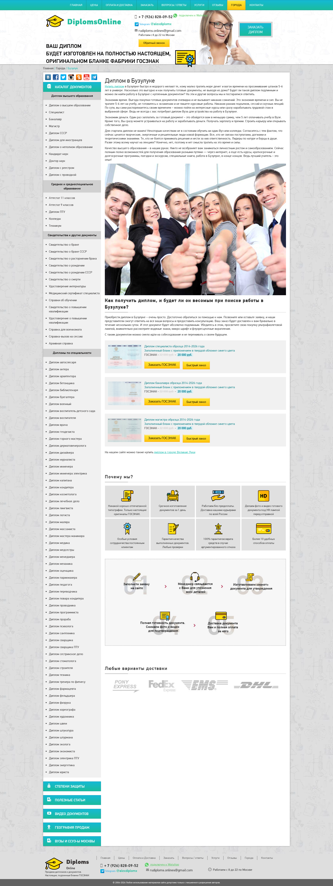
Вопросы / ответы (173, 5)
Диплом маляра (59, 522)
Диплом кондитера (61, 487)
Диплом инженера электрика (68, 473)
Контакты (256, 5)
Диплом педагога (60, 584)
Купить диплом (114, 86)
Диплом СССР (58, 133)
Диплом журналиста (62, 459)
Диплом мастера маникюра (66, 536)
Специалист (56, 112)
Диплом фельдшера (62, 695)
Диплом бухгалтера (61, 397)
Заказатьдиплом (255, 29)
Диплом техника (59, 675)
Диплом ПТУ (57, 212)
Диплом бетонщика (61, 383)
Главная (76, 5)
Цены (94, 5)
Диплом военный (60, 404)
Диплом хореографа (62, 709)
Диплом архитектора (62, 376)
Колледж (55, 219)
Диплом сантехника (62, 633)
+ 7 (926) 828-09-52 (156, 16)
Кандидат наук (58, 154)
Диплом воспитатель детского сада (72, 411)
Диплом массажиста (62, 529)
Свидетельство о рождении (66, 265)
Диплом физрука (60, 702)
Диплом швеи (58, 723)
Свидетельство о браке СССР (68, 251)
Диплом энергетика (62, 765)
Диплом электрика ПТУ (64, 758)
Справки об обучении (63, 300)
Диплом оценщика (61, 570)
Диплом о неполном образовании (70, 147)
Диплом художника (61, 716)
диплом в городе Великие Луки (174, 452)
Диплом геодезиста (62, 432)
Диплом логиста (59, 515)
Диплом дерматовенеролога (67, 445)
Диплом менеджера (62, 557)
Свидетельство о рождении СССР (70, 272)
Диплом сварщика (61, 640)
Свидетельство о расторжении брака (73, 258)
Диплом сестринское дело (66, 654)
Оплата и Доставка (119, 5)
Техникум (55, 225)
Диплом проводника (62, 605)
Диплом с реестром (61, 168)
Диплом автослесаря (62, 362)
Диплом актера (59, 369)
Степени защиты (70, 786)
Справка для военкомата (65, 329)
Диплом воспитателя (62, 418)
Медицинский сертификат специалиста (74, 293)
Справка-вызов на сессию (66, 336)
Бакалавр (55, 119)
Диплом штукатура (61, 730)
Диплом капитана (60, 480)
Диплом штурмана (61, 737)
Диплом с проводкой (62, 175)
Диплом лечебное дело (64, 501)
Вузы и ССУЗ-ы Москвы (75, 841)
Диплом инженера (61, 466)
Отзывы (217, 5)
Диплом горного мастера (65, 438)
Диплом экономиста (62, 751)
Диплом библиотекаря (63, 390)
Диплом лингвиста (61, 508)
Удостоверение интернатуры (67, 286)
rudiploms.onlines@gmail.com (160, 31)
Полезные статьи (70, 800)
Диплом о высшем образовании (69, 105)
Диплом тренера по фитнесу (67, 682)
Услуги (199, 5)
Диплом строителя (61, 668)
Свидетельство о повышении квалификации (67, 309)
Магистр (54, 126)
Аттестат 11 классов (62, 198)
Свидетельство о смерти (64, 279)
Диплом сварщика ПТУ (64, 647)
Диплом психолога (61, 626)
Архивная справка (61, 343)
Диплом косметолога (63, 494)
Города (236, 5)
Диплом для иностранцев (65, 140)
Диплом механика (60, 564)
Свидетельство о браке (64, 244)
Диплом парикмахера (63, 577)
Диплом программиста (63, 612)
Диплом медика (59, 543)
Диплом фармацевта (62, 689)
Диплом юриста (59, 772)
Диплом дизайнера (61, 452)
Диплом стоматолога (62, 661)
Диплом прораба (60, 619)
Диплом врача (58, 425)
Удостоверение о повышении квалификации (68, 320)
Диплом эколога (59, 744)
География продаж (72, 827)
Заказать (147, 5)
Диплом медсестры (61, 550)
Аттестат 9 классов (61, 205)
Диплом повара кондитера (66, 598)
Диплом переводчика (63, 591)
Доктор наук (57, 161)
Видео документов (71, 814)
